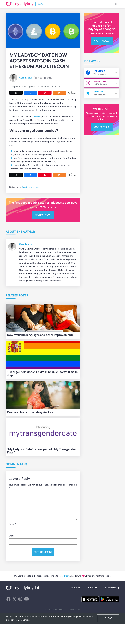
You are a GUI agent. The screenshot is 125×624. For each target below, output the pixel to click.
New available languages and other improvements (40, 335)
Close (108, 618)
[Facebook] (8, 599)
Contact (92, 588)
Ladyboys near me (54, 610)
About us (75, 588)
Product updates (30, 187)
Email (12, 536)
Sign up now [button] (42, 215)
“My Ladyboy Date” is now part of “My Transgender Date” (41, 451)
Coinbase (36, 116)
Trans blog (74, 610)
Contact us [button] (101, 127)
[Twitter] (14, 599)
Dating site (110, 588)
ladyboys (66, 576)
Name (12, 524)
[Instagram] (20, 599)
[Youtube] (26, 599)
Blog (40, 4)
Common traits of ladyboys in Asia (30, 412)
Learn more (23, 620)
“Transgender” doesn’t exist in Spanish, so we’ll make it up (42, 374)
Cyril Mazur (25, 78)
